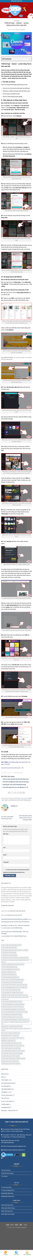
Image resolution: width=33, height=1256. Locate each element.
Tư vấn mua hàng (6, 1187)
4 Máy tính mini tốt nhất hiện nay (9, 974)
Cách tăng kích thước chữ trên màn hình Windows (15, 922)
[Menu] (20, 10)
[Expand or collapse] (30, 59)
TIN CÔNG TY (5, 1092)
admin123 (22, 29)
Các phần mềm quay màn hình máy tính (10, 1056)
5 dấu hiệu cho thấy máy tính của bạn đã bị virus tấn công (14, 995)
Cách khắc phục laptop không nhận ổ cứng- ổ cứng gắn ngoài (25, 817)
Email (5, 855)
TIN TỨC (3, 1098)
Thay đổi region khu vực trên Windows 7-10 (15, 787)
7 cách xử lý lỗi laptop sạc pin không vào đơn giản (13, 1004)
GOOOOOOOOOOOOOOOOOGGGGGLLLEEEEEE (14, 919)
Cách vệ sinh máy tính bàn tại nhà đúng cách (16, 779)
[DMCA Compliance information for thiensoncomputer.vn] (18, 1155)
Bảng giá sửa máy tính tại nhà (8, 1040)
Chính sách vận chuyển (7, 1214)
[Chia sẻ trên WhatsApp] (9, 793)
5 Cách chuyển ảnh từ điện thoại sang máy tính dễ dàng (14, 984)
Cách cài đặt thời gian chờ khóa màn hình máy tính (13, 1050)
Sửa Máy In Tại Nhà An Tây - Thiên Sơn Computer (15, 925)
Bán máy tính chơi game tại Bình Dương (10, 1033)
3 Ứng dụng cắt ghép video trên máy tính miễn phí (13, 964)
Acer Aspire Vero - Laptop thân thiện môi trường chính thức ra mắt (15, 1023)
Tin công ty (4, 1176)
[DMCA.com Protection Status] (23, 1155)
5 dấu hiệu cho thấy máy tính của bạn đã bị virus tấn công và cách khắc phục (15, 998)
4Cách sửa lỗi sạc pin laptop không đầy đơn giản (13, 979)
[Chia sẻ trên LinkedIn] (23, 793)
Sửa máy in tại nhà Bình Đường (13, 928)
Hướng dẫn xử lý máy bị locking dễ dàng (14, 784)
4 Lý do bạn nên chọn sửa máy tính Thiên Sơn (12, 982)
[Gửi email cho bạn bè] (18, 793)
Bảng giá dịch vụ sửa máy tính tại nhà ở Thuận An (13, 1038)
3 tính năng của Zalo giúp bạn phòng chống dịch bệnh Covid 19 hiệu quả (16, 961)
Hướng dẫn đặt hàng (7, 1193)
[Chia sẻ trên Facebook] (12, 793)
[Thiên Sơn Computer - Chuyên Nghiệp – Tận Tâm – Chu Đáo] (9, 10)
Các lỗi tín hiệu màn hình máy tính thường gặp (12, 1053)
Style (2, 1077)
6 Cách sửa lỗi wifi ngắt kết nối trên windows (12, 1001)
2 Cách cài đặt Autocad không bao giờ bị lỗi (11, 945)
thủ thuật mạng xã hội (7, 1083)
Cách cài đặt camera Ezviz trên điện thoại (11, 1048)
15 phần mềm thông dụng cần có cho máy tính (12, 1017)
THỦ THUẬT (16, 20)
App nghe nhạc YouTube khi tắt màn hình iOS (12, 1026)
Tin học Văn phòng (6, 1095)
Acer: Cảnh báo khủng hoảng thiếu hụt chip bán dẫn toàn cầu (15, 1019)
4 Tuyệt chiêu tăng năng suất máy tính (10, 977)
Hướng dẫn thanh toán (7, 1196)
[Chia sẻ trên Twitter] (15, 793)
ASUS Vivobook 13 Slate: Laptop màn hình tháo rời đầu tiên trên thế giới (16, 1029)
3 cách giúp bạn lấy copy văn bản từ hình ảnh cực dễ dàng (15, 950)
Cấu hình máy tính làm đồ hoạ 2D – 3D (12, 768)
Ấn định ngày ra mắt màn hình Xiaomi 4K (11, 1063)
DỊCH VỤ (3, 1074)
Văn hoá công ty (5, 1170)
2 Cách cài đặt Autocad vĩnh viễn (9, 947)
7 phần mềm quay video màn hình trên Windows (12, 1006)
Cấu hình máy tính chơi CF (18, 911)
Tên (4, 847)
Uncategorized (5, 1107)
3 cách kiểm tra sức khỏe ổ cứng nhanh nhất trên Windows (15, 957)
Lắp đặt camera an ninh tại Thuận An (10, 1061)
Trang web (6, 862)
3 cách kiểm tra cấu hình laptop (9, 952)
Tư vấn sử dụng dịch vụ (8, 1190)
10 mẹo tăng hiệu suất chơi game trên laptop (12, 1014)
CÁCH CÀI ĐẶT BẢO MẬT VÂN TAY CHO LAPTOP (13, 1045)
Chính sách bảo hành (7, 1205)
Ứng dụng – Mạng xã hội (8, 1110)
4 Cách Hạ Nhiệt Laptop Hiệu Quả (9, 967)
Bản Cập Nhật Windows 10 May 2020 (10, 1035)
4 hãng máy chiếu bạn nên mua (9, 972)
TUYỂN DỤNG (5, 1104)
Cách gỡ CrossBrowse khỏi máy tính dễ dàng (16, 782)
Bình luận (6, 834)
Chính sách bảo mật (7, 1211)
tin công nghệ (5, 1086)
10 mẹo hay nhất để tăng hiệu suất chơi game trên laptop (14, 1012)
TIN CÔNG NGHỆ (6, 1089)
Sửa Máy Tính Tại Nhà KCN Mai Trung (15, 936)
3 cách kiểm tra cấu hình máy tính (9, 955)
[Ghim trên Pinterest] (21, 793)
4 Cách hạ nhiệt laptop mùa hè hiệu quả (10, 969)
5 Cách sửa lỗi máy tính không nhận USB (11, 990)
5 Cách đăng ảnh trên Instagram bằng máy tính (12, 992)
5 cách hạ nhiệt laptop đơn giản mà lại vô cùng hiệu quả (14, 987)
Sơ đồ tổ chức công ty (7, 1173)
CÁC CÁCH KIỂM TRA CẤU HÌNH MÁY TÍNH (11, 1043)
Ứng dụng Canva (27, 800)
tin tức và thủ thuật (6, 1101)
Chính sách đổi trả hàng (8, 1208)
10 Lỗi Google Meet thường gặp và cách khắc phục (13, 1009)
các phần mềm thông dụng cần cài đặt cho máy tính (13, 1058)
